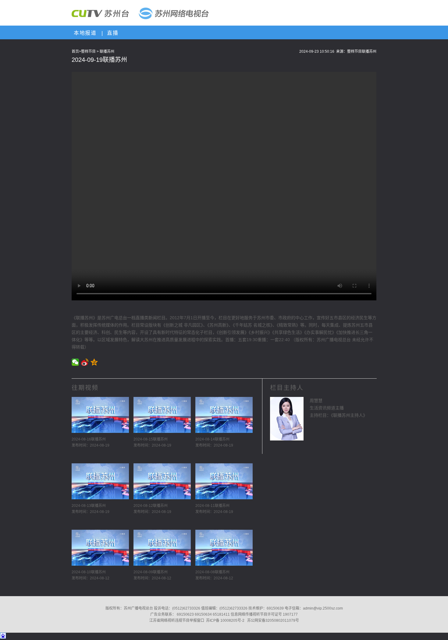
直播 (111, 33)
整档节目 (88, 51)
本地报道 (84, 33)
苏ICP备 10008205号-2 (225, 620)
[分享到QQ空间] (94, 362)
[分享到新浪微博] (85, 362)
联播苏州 (107, 51)
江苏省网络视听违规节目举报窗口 (176, 620)
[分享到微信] (75, 362)
